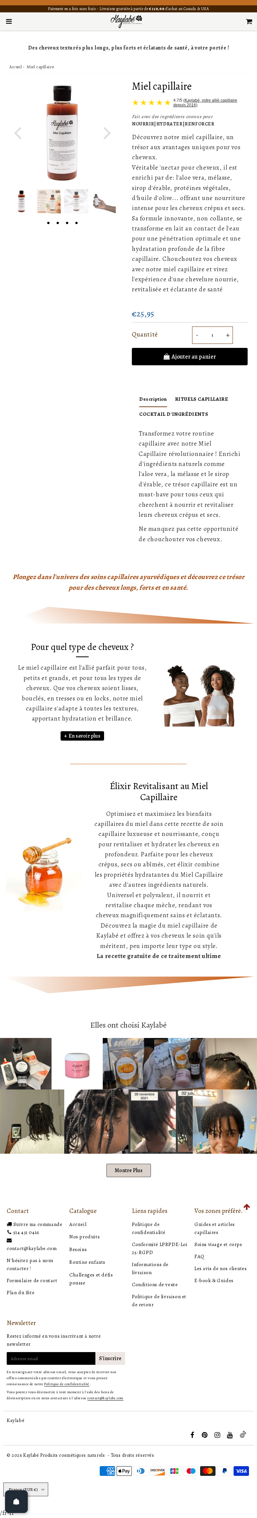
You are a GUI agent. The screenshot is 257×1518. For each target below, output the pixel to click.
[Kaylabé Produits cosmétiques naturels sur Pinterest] (205, 1435)
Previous (17, 132)
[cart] (249, 21)
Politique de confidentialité (66, 1384)
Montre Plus (129, 1170)
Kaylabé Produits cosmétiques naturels (64, 1455)
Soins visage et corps (218, 1244)
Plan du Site (20, 1292)
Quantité (145, 334)
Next (107, 132)
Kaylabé (15, 1420)
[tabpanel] (21, 201)
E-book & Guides (214, 1280)
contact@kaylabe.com (32, 1248)
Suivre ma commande (38, 1224)
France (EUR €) (23, 1489)
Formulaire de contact (32, 1280)
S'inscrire (110, 1358)
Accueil (15, 67)
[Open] (16, 1501)
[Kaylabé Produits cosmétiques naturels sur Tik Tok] (243, 1436)
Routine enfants (87, 1262)
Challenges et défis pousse (91, 1278)
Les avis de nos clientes (220, 1268)
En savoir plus (84, 736)
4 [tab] (76, 222)
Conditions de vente (155, 1284)
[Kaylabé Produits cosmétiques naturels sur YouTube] (230, 1435)
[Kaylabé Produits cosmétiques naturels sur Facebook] (193, 1435)
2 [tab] (57, 222)
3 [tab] (67, 222)
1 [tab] (48, 222)
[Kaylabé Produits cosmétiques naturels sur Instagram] (218, 1435)
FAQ (199, 1256)
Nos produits (84, 1236)
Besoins (78, 1249)
